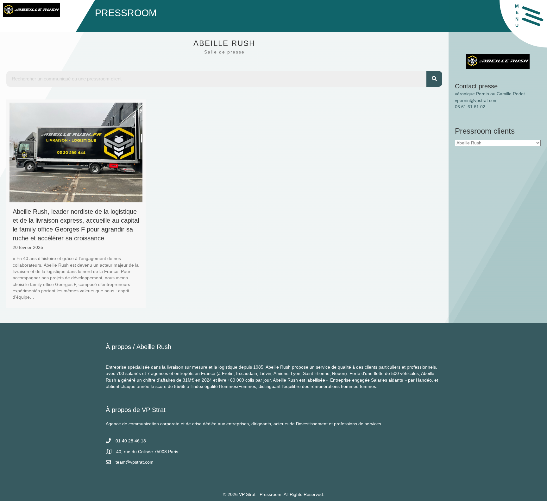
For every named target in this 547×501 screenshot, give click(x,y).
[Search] (434, 79)
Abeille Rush (153, 346)
